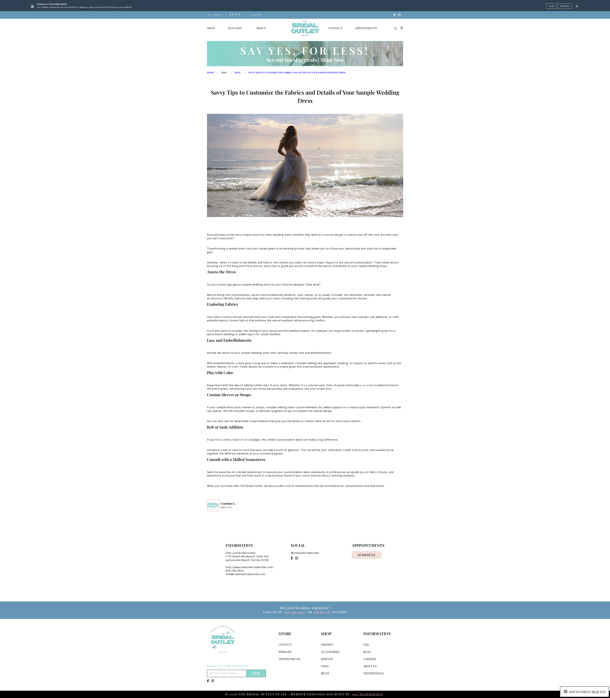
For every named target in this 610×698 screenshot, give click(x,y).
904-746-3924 (294, 612)
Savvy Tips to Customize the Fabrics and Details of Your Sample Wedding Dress (297, 72)
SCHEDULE (367, 555)
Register (565, 6)
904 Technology (367, 694)
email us (322, 612)
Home (210, 72)
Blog (238, 72)
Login (551, 6)
